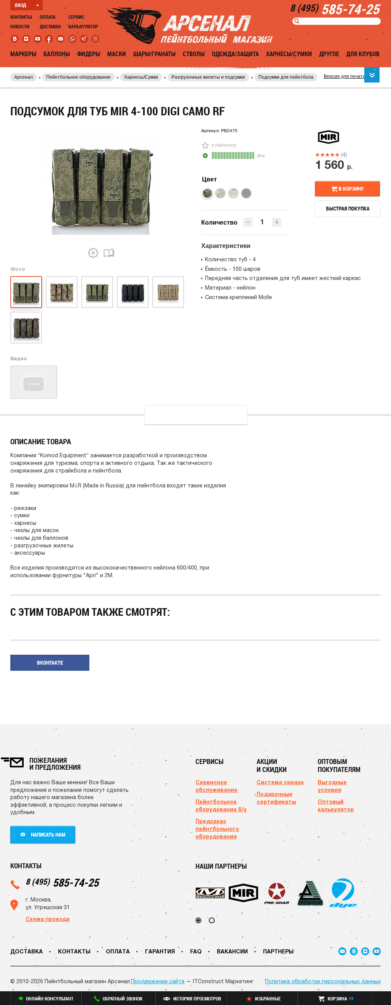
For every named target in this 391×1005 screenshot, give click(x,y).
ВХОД (20, 5)
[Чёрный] (246, 193)
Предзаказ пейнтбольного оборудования (217, 829)
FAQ (196, 951)
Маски (116, 54)
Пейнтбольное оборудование (78, 77)
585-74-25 (62, 882)
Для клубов (363, 54)
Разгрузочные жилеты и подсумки (208, 77)
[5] (337, 154)
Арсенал (23, 77)
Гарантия (160, 951)
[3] (327, 154)
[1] (317, 154)
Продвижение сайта (157, 981)
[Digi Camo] (207, 193)
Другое (329, 54)
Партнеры (278, 951)
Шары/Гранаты (154, 54)
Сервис (76, 16)
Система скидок (280, 782)
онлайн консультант (49, 998)
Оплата (47, 16)
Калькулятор (83, 26)
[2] (322, 154)
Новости (19, 26)
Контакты (21, 16)
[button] (276, 222)
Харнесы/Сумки (289, 54)
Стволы (194, 54)
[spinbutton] (262, 221)
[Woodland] (220, 193)
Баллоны (57, 54)
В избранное (224, 145)
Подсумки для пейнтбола (286, 77)
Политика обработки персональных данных (323, 981)
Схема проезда (47, 919)
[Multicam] (233, 193)
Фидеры (88, 54)
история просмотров (197, 998)
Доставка (50, 26)
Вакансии (232, 951)
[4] (332, 154)
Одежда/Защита (235, 54)
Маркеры (23, 54)
